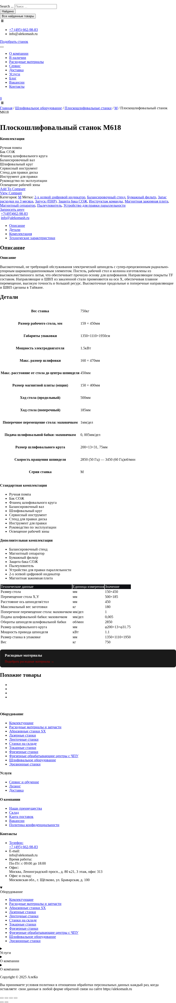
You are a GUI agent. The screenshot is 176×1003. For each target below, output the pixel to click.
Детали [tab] (14, 230)
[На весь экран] (6, 998)
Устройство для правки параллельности (94, 205)
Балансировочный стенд (106, 197)
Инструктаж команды (106, 201)
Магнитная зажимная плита (146, 201)
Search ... (7, 6)
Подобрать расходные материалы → (29, 661)
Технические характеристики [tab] (32, 238)
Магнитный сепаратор (17, 205)
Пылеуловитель (49, 205)
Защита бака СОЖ (72, 201)
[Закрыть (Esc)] (15, 998)
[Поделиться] (11, 998)
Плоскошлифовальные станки (88, 108)
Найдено (8, 11)
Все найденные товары (18, 16)
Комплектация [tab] (20, 234)
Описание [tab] (17, 225)
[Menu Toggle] (2, 47)
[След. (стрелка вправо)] (6, 1002)
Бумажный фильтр (141, 197)
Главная (6, 108)
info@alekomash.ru (15, 218)
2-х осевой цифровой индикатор (59, 197)
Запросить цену (12, 209)
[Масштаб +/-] (2, 998)
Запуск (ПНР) (46, 201)
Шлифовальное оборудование (38, 108)
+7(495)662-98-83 (14, 214)
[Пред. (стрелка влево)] (2, 1002)
